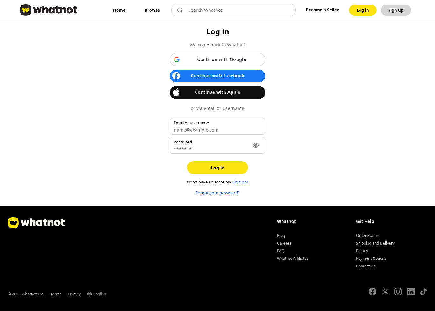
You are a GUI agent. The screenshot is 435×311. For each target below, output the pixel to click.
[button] (217, 59)
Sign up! (240, 182)
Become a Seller (322, 10)
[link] (119, 10)
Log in (218, 168)
